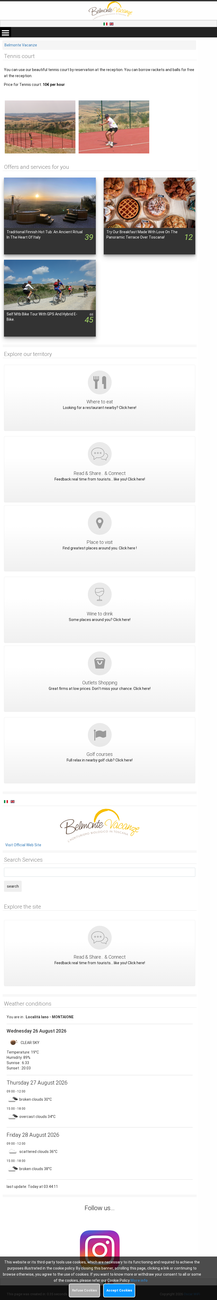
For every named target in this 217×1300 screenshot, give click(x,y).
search (13, 886)
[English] (112, 23)
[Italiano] (105, 23)
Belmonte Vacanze (20, 45)
